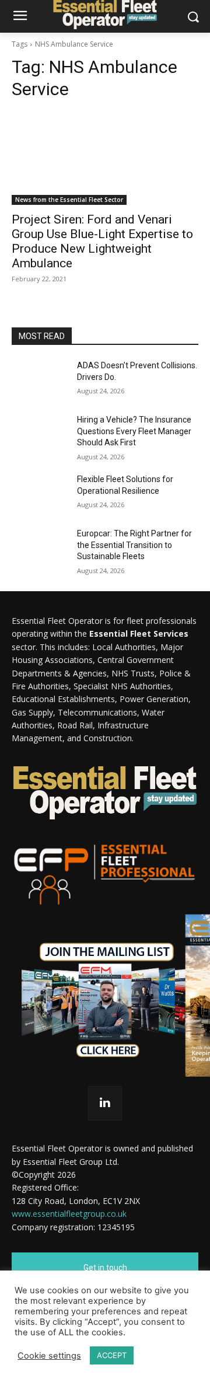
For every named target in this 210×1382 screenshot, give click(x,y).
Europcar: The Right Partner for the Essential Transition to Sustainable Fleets (134, 545)
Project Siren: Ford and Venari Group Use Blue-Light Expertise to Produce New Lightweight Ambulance (102, 241)
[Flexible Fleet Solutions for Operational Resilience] (40, 493)
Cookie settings (49, 1355)
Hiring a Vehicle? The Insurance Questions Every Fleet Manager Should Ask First (134, 431)
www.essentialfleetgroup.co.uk (69, 1213)
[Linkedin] (105, 1103)
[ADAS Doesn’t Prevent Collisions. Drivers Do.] (40, 379)
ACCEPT (112, 1355)
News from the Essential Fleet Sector (69, 200)
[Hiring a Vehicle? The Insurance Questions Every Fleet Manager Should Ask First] (40, 433)
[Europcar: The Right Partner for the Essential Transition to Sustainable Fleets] (40, 547)
